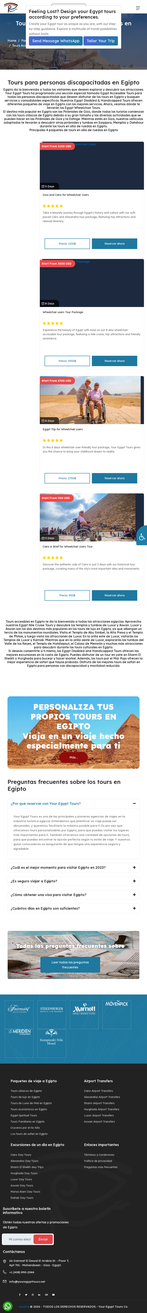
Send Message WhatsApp (55, 40)
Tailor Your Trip (101, 40)
